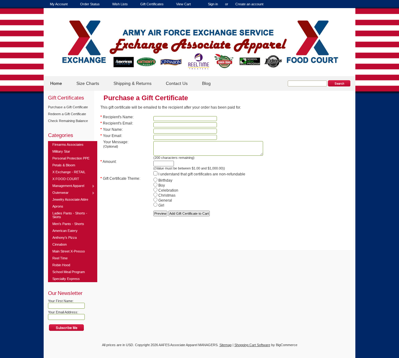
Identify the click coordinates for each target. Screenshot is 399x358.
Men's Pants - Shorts (68, 224)
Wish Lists (120, 4)
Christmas (166, 195)
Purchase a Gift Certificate (68, 107)
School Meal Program (68, 272)
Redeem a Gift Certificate (67, 114)
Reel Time (60, 258)
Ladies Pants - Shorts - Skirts (69, 215)
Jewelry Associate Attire (70, 199)
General (164, 200)
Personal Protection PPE (70, 158)
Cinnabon (59, 244)
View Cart (183, 4)
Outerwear (58, 193)
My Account (59, 4)
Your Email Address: (63, 312)
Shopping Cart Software (252, 345)
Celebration (167, 190)
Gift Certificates (152, 4)
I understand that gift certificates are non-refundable (201, 174)
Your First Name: (61, 301)
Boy (161, 185)
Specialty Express (66, 279)
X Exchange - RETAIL (68, 172)
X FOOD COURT (65, 179)
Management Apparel (66, 186)
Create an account (249, 4)
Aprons (57, 206)
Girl (160, 205)
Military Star (61, 151)
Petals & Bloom (63, 165)
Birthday (164, 180)
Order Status (90, 4)
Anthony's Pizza (64, 237)
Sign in (213, 4)
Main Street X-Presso (68, 251)
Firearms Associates (68, 144)
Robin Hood (61, 265)
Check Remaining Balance (68, 121)
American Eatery (65, 231)
